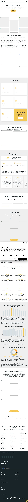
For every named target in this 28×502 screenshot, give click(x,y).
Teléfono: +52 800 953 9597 (5, 461)
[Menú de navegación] (26, 1)
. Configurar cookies (22, 498)
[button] (7, 130)
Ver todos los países (4, 494)
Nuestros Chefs (18, 498)
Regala (2, 472)
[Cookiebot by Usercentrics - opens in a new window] (24, 242)
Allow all (23, 258)
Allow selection (14, 258)
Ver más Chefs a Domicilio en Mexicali (14, 147)
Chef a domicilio (17, 472)
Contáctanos (16, 479)
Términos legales (17, 474)
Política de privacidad (17, 476)
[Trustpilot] (14, 16)
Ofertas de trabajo (3, 476)
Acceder (2, 479)
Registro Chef (3, 474)
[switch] (11, 255)
